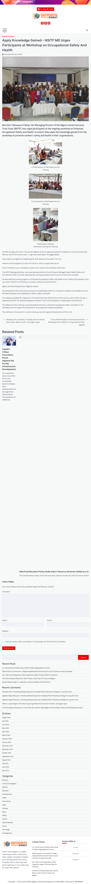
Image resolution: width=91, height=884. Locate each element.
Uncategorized (7, 833)
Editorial (5, 787)
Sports (4, 826)
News (12, 36)
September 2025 (7, 756)
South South (8, 54)
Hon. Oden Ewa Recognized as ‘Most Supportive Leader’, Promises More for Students (29, 675)
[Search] (87, 30)
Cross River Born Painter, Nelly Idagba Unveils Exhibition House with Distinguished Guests (53, 707)
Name (5, 620)
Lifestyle (5, 808)
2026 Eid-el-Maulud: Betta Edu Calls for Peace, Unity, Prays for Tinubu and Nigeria (28, 678)
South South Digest (29, 881)
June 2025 (5, 767)
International (6, 801)
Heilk (3, 703)
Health (4, 797)
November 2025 (7, 749)
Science (4, 819)
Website (5, 631)
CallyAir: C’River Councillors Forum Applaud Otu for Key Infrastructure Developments (9, 359)
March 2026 (6, 735)
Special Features (7, 822)
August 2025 (6, 760)
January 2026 (6, 742)
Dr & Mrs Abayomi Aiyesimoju (12, 707)
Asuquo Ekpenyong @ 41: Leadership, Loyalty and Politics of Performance (26, 682)
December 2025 (7, 746)
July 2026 (5, 721)
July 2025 (5, 763)
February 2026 (7, 738)
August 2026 (6, 717)
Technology (6, 829)
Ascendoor (60, 881)
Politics (4, 815)
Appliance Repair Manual (10, 695)
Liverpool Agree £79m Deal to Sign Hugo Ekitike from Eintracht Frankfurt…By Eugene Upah (37, 703)
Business (5, 780)
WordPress (79, 881)
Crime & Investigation (9, 783)
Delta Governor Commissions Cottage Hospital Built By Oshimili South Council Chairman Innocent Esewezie (37, 671)
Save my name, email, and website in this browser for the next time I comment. (35, 641)
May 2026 (5, 728)
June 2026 (5, 724)
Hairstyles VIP (6, 692)
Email (50, 620)
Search (83, 657)
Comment (6, 591)
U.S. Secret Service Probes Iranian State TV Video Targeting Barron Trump (26, 668)
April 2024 (5, 770)
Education (6, 36)
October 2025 (6, 753)
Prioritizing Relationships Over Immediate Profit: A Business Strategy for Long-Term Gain (43, 692)
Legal (4, 805)
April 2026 (5, 731)
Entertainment (7, 794)
